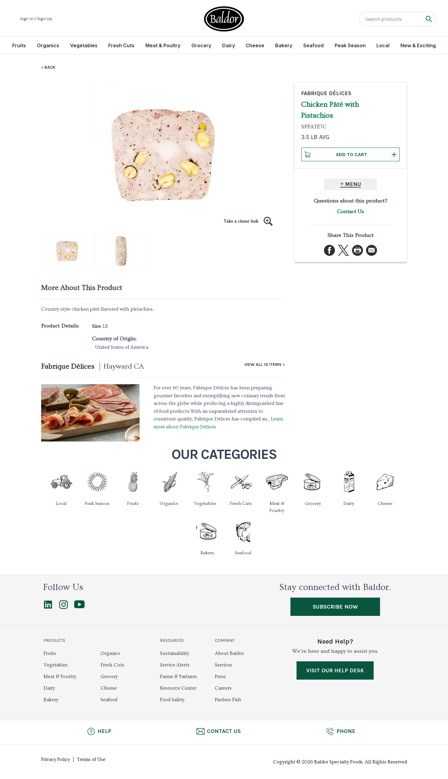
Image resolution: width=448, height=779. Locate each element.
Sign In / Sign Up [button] (36, 18)
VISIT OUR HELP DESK (335, 670)
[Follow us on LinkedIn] (48, 607)
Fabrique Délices (67, 366)
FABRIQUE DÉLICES (326, 93)
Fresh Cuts (121, 45)
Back (49, 67)
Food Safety (172, 699)
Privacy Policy (55, 759)
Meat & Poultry (162, 45)
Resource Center (178, 688)
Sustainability (174, 653)
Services (223, 665)
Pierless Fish (228, 699)
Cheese (255, 45)
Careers (223, 688)
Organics (48, 45)
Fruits (19, 45)
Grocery (201, 45)
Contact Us (350, 211)
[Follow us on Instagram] (63, 607)
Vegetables (84, 45)
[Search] (428, 19)
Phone (345, 731)
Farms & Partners (178, 676)
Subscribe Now (335, 606)
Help (104, 731)
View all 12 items (263, 364)
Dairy (228, 45)
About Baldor (229, 653)
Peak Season (350, 45)
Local (382, 45)
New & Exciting (418, 45)
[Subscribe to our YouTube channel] (79, 606)
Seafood (313, 45)
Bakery (283, 45)
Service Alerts (175, 665)
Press (220, 676)
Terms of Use (91, 759)
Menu (353, 184)
